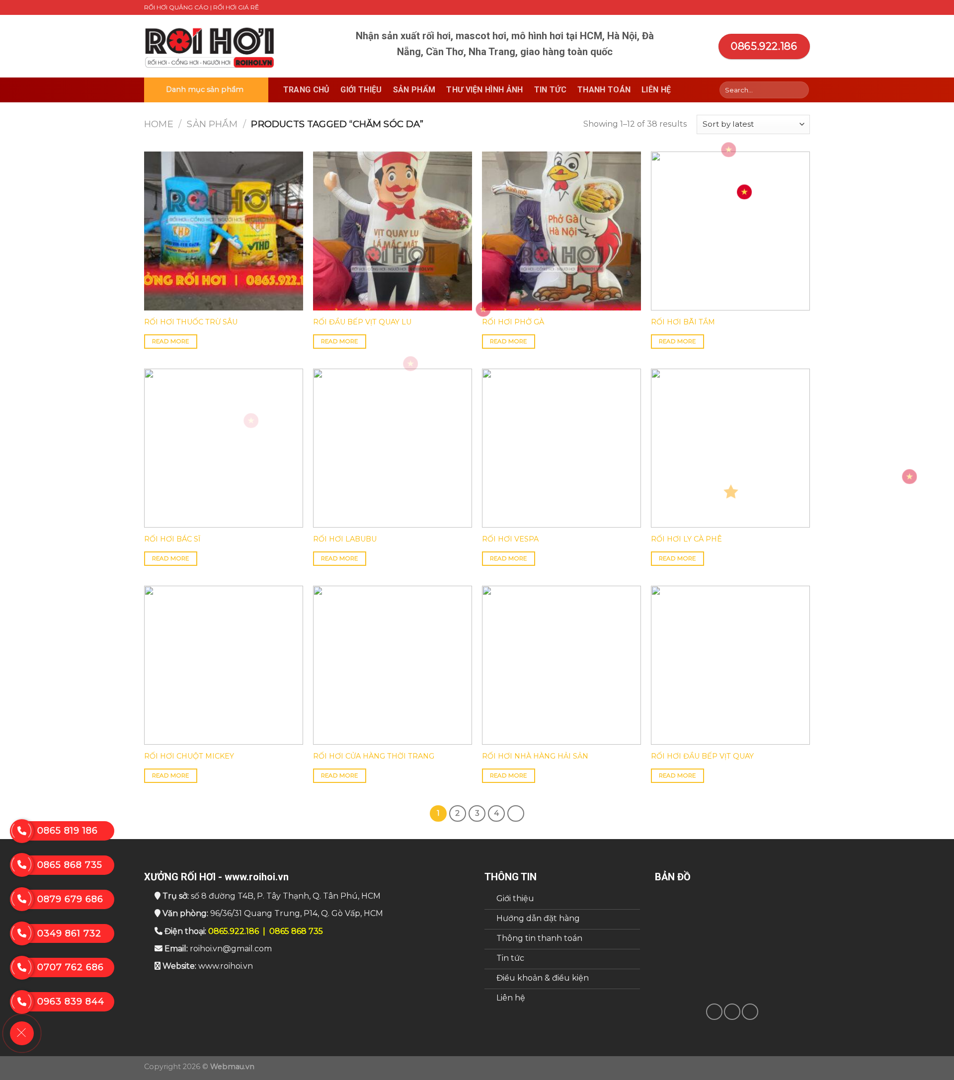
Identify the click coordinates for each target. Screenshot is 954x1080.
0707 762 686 (70, 967)
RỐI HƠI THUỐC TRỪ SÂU (191, 321)
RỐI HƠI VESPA (510, 539)
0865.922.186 (233, 931)
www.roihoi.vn (225, 966)
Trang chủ (306, 89)
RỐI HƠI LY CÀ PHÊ (686, 539)
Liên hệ (656, 89)
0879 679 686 (70, 899)
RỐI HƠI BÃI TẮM (683, 321)
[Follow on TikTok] (786, 7)
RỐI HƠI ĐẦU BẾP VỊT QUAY (702, 756)
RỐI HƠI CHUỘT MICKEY (189, 756)
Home (158, 124)
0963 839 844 (70, 1001)
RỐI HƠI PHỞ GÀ (513, 321)
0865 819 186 (67, 830)
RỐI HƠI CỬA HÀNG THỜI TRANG (373, 756)
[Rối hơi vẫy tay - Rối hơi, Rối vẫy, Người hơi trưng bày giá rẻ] (210, 46)
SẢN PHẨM (212, 124)
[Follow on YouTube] (805, 7)
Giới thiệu (361, 89)
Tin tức (550, 89)
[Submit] (800, 89)
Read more (170, 341)
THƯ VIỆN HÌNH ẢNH (484, 89)
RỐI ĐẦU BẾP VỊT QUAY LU (362, 321)
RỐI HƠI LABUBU (345, 539)
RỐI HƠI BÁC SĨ (172, 539)
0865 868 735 (296, 931)
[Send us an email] (795, 7)
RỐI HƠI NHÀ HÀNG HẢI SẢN (535, 756)
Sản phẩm (414, 89)
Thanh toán (604, 89)
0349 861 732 (69, 933)
